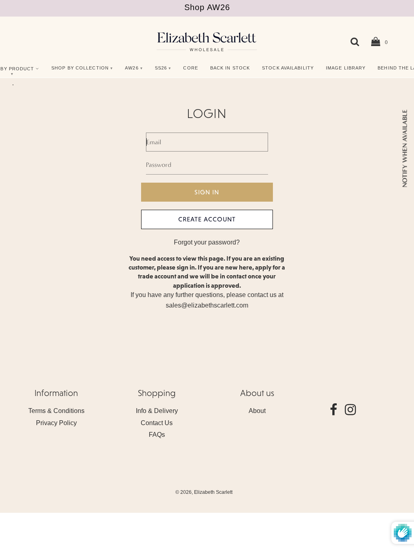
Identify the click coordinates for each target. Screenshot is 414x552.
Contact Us (157, 422)
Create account (207, 219)
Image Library (345, 67)
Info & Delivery (157, 410)
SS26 (161, 67)
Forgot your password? (207, 242)
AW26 (131, 67)
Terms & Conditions (56, 410)
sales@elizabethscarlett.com (207, 305)
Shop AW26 (207, 7)
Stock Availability (288, 67)
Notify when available (404, 148)
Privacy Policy (56, 422)
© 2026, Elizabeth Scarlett (203, 492)
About (257, 410)
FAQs (157, 434)
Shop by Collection (80, 67)
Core (190, 67)
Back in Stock (230, 67)
